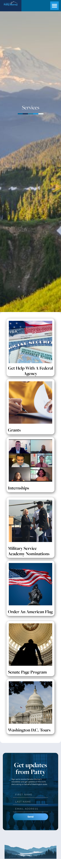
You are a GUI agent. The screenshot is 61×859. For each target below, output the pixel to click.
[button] (54, 5)
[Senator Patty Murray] (10, 6)
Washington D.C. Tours (29, 730)
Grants (14, 430)
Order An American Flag (30, 612)
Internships (18, 488)
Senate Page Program (27, 672)
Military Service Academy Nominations (29, 551)
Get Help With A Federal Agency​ (30, 370)
